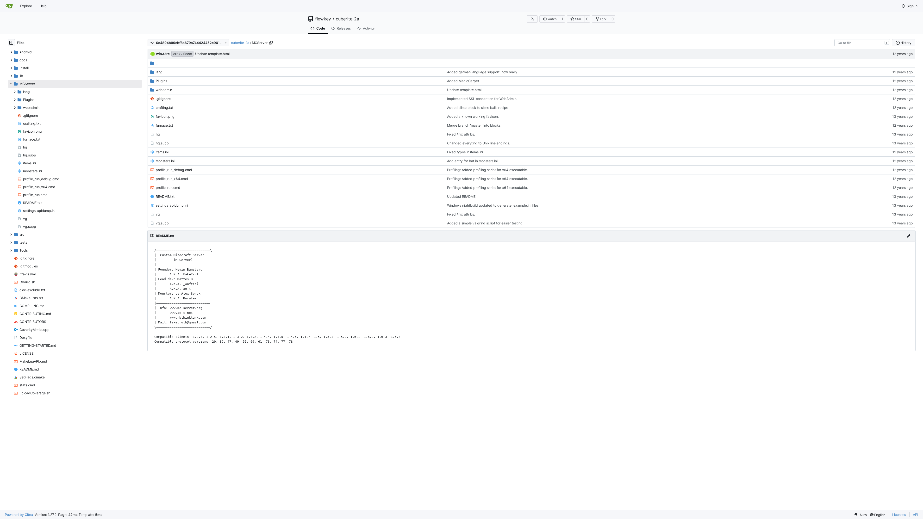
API (915, 515)
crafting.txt (164, 107)
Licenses (899, 515)
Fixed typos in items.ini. (465, 152)
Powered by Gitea (19, 515)
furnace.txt (164, 125)
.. (157, 63)
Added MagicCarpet (463, 81)
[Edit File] (908, 236)
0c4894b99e (182, 54)
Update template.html (212, 54)
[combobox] (862, 42)
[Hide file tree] (11, 42)
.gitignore (163, 99)
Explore (26, 6)
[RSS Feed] (532, 19)
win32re (163, 54)
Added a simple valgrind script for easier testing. (485, 223)
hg (158, 134)
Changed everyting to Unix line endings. (478, 143)
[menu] (860, 515)
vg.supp (162, 223)
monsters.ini (165, 161)
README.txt (165, 196)
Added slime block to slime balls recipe (477, 107)
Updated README (461, 196)
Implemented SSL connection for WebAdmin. (482, 99)
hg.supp (162, 143)
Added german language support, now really (482, 72)
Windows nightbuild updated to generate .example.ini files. (493, 205)
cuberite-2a (347, 19)
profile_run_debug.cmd (174, 170)
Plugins (161, 81)
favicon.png (165, 116)
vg (158, 214)
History (905, 43)
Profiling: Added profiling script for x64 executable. (487, 170)
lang (159, 72)
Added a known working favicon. (473, 116)
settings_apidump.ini (172, 205)
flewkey (323, 19)
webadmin (164, 90)
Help (43, 6)
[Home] (9, 6)
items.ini (162, 152)
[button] (549, 19)
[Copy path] (271, 42)
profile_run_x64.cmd (172, 179)
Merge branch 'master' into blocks (473, 125)
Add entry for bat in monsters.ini (472, 161)
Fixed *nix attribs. (461, 134)
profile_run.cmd (168, 187)
